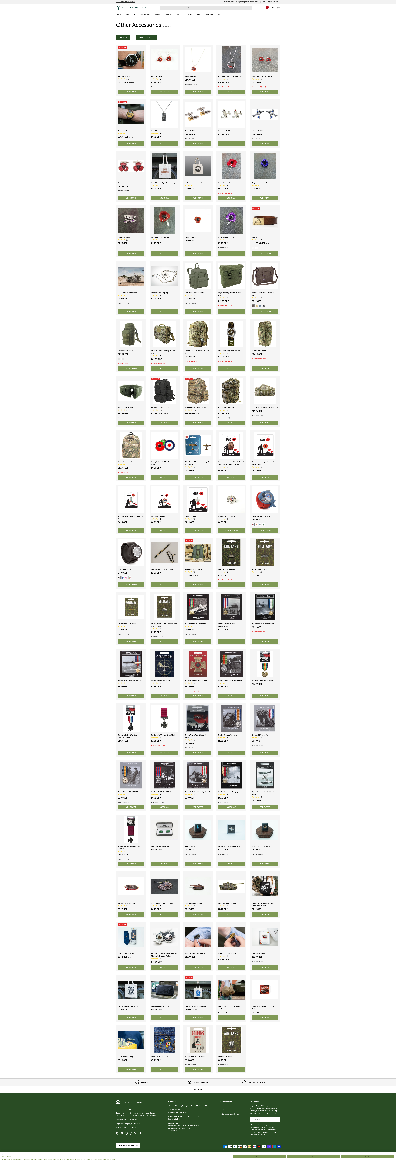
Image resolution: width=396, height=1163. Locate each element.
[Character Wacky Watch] (265, 499)
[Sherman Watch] (131, 59)
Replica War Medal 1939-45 (161, 792)
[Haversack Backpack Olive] (198, 276)
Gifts (198, 14)
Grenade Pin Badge (225, 1057)
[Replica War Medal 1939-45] (164, 775)
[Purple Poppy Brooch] (231, 220)
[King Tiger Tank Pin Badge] (231, 886)
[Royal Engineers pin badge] (265, 829)
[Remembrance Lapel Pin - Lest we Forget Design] (265, 445)
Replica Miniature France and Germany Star (228, 625)
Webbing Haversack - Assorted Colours (263, 294)
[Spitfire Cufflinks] (265, 114)
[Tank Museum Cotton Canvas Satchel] (231, 989)
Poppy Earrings (156, 76)
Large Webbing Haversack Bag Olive (229, 294)
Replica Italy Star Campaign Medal (197, 792)
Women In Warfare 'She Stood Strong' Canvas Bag (263, 904)
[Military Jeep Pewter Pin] (265, 552)
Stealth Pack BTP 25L (226, 407)
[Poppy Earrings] (164, 59)
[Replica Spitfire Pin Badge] (164, 664)
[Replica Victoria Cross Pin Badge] (198, 664)
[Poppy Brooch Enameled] (164, 220)
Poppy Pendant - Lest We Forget (230, 76)
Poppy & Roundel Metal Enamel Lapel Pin (162, 463)
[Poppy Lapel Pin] (198, 220)
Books (157, 14)
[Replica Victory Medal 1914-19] (131, 775)
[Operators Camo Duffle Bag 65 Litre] (265, 391)
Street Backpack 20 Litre (127, 462)
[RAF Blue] (260, 306)
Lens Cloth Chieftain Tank (127, 293)
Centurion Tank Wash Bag (160, 1006)
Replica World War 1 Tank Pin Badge (195, 736)
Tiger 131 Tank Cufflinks (227, 953)
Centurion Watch (124, 131)
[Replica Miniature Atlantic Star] (265, 607)
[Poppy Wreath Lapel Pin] (164, 499)
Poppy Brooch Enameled (160, 237)
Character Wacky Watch (261, 516)
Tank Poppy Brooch (259, 953)
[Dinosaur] (263, 524)
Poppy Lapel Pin (190, 237)
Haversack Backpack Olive (194, 293)
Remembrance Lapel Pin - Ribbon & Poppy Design (131, 517)
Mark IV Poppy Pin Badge (127, 903)
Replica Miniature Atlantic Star (263, 624)
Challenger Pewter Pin (226, 569)
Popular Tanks (145, 14)
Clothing (180, 14)
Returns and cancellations (229, 1114)
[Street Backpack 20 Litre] (131, 445)
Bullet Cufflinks (190, 131)
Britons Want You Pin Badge (195, 1057)
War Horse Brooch (124, 237)
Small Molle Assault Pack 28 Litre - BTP (197, 352)
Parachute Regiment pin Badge (229, 846)
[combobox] (206, 8)
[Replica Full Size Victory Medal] (265, 664)
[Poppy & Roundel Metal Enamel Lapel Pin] (164, 445)
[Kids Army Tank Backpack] (198, 552)
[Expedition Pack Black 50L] (164, 391)
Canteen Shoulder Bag (126, 351)
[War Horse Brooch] (131, 220)
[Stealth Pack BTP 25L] (231, 391)
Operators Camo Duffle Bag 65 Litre (265, 407)
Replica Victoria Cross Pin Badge (196, 680)
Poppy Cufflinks (123, 183)
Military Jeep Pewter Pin (261, 569)
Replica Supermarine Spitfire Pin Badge (263, 793)
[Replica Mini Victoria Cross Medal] (164, 718)
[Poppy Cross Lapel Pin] (198, 499)
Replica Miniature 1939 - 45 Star (129, 680)
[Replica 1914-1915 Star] (265, 718)
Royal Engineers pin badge (261, 846)
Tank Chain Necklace (159, 131)
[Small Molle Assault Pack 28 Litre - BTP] (198, 334)
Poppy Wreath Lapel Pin (160, 516)
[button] (278, 7)
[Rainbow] (129, 577)
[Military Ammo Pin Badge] (131, 607)
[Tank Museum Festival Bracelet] (164, 552)
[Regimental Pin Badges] (231, 499)
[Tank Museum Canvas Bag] (198, 166)
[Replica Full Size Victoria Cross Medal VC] (131, 829)
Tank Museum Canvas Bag (194, 183)
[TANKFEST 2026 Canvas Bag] (198, 989)
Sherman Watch (124, 76)
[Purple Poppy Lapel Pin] (265, 166)
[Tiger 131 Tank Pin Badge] (198, 886)
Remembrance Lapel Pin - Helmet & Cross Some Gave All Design (231, 463)
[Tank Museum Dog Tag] (164, 276)
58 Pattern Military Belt (126, 407)
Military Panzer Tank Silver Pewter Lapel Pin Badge (164, 625)
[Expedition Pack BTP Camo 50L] (198, 391)
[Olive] (119, 359)
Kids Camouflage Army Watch (229, 351)
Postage (223, 1110)
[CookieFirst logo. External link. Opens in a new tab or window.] (2, 1154)
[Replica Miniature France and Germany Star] (231, 607)
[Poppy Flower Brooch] (231, 166)
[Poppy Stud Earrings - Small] (265, 59)
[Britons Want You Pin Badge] (198, 1040)
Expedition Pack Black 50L (161, 407)
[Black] (253, 248)
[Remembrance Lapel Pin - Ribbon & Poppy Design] (131, 499)
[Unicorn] (260, 524)
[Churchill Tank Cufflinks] (164, 829)
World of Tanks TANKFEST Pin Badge (263, 1007)
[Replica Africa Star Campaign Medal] (231, 775)
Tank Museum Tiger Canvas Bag (163, 183)
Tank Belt (255, 237)
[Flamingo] (256, 524)
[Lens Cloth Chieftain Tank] (131, 276)
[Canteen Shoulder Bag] (131, 334)
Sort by (141, 37)
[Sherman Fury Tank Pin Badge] (164, 886)
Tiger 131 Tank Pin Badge (194, 903)
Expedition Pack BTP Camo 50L (196, 407)
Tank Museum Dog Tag (159, 293)
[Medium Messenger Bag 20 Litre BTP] (164, 334)
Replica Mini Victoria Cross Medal (163, 735)
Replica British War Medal (227, 735)
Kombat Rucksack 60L (260, 351)
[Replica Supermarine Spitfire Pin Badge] (265, 775)
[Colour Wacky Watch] (131, 552)
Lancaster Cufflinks (225, 131)
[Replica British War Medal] (231, 718)
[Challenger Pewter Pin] (231, 552)
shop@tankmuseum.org (178, 1112)
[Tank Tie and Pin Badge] (131, 936)
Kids (190, 14)
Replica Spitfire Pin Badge (160, 680)
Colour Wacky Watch (125, 569)
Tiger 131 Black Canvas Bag (128, 1006)
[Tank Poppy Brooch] (265, 936)
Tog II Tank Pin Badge (126, 1057)
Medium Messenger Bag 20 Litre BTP (163, 352)
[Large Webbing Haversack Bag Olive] (231, 276)
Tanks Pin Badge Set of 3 (160, 1057)
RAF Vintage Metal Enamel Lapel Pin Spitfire (197, 463)
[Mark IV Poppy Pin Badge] (131, 886)
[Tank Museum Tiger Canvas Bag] (164, 166)
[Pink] (126, 577)
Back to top (198, 1089)
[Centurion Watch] (131, 114)
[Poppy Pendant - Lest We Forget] (231, 59)
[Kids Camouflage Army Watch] (231, 334)
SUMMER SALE (132, 14)
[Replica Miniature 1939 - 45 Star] (131, 664)
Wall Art (221, 14)
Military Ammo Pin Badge (127, 624)
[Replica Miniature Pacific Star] (198, 607)
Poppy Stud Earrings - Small (262, 76)
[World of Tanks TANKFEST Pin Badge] (265, 989)
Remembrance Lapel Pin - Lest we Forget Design (264, 463)
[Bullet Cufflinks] (198, 114)
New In (118, 14)
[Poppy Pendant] (198, 59)
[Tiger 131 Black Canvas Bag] (131, 989)
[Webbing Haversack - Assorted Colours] (265, 276)
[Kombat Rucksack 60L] (265, 334)
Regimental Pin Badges (226, 516)
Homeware (209, 14)
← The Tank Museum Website (125, 2)
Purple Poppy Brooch (226, 237)
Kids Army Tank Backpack (194, 569)
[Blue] (122, 577)
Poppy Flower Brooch (226, 183)
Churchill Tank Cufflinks (160, 846)
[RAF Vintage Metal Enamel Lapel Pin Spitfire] (198, 445)
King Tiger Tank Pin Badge (227, 903)
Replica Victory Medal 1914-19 (129, 792)
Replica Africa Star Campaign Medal (231, 792)
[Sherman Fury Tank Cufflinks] (198, 936)
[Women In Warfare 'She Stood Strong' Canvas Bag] (265, 886)
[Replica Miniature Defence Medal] (231, 664)
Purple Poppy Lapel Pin (260, 183)
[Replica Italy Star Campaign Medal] (198, 775)
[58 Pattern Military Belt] (131, 391)
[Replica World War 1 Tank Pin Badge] (198, 718)
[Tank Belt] (265, 220)
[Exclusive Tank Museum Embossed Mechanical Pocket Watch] (164, 936)
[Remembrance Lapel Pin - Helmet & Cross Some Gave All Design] (231, 445)
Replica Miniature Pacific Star (195, 624)
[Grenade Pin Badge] (231, 1040)
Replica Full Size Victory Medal (263, 680)
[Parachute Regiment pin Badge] (231, 829)
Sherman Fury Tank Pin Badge (162, 903)
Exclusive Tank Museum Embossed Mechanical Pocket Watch (164, 954)
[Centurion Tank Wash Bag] (164, 989)
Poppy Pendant (190, 76)
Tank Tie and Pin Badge (126, 953)
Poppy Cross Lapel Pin (193, 516)
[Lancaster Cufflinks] (231, 114)
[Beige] (256, 306)
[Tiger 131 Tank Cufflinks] (231, 936)
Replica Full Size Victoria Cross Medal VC (129, 847)
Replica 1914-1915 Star (260, 735)
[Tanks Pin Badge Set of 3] (164, 1040)
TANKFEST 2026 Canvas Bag (195, 1006)
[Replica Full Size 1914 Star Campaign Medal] (131, 718)
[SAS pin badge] (198, 829)
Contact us (224, 1106)
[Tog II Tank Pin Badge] (131, 1040)
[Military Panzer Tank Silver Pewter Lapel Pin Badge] (164, 607)
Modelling (168, 14)
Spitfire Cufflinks (258, 131)
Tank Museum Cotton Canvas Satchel (229, 1007)
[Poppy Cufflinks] (131, 166)
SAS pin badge (190, 846)
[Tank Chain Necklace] (164, 114)
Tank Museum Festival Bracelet (162, 569)
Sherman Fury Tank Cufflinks (195, 953)
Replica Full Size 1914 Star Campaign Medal (127, 736)
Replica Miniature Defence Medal (230, 680)
